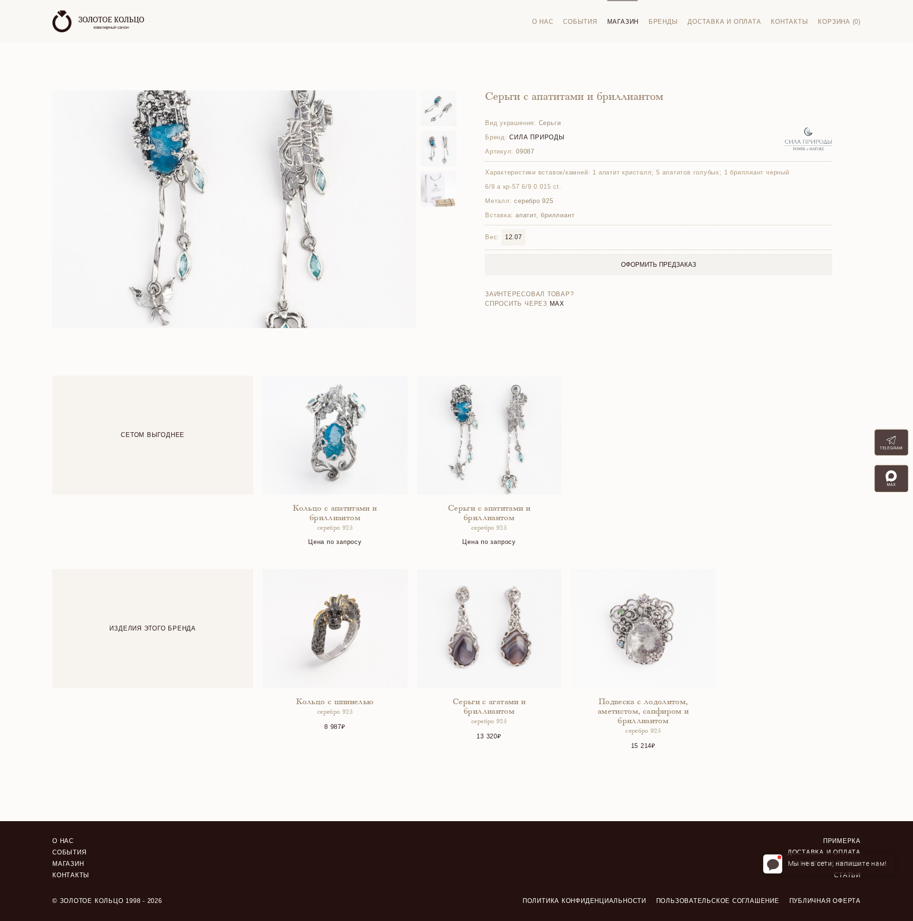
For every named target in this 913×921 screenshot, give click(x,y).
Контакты (789, 21)
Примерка (842, 840)
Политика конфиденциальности (584, 900)
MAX (557, 303)
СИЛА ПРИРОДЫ (536, 137)
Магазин (623, 21)
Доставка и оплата (724, 21)
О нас (543, 21)
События (580, 21)
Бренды (663, 21)
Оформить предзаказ (658, 264)
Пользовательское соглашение (717, 900)
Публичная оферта (825, 900)
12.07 (513, 237)
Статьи (847, 875)
